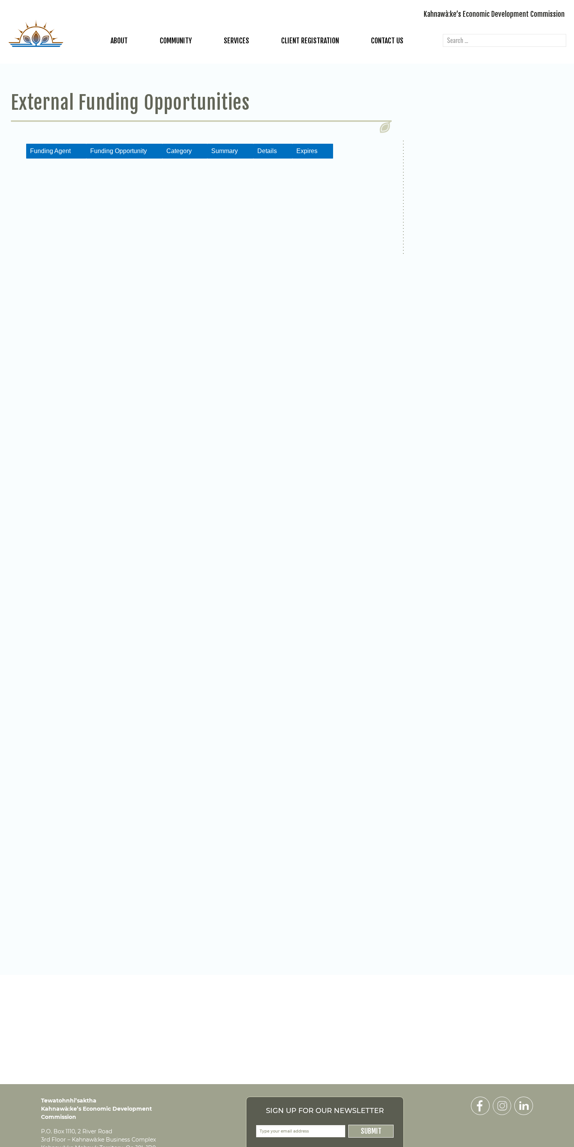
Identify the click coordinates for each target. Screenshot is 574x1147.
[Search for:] (504, 41)
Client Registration (310, 40)
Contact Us (387, 40)
